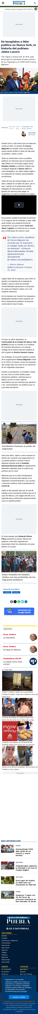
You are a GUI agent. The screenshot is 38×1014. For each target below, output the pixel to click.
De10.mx (5, 974)
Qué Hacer (6, 947)
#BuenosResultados (16, 251)
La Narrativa (9, 637)
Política (5, 127)
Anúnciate (5, 962)
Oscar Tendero (9, 634)
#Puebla (29, 251)
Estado (4, 936)
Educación (6, 945)
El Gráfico (5, 971)
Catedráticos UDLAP (12, 658)
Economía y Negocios (10, 940)
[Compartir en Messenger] (22, 601)
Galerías (5, 957)
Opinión (7, 628)
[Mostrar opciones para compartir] (35, 8)
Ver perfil (32, 135)
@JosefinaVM (13, 257)
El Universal (6, 969)
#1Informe (25, 248)
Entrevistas (6, 943)
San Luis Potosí (26, 974)
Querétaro (24, 969)
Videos (4, 952)
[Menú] (3, 3)
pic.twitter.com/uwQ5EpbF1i (20, 260)
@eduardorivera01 (15, 254)
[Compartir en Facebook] (11, 601)
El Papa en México (12, 649)
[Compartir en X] (15, 601)
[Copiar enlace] (26, 601)
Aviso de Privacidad (20, 991)
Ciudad (4, 938)
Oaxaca (23, 971)
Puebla (16, 592)
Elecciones (6, 959)
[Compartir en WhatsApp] (18, 601)
